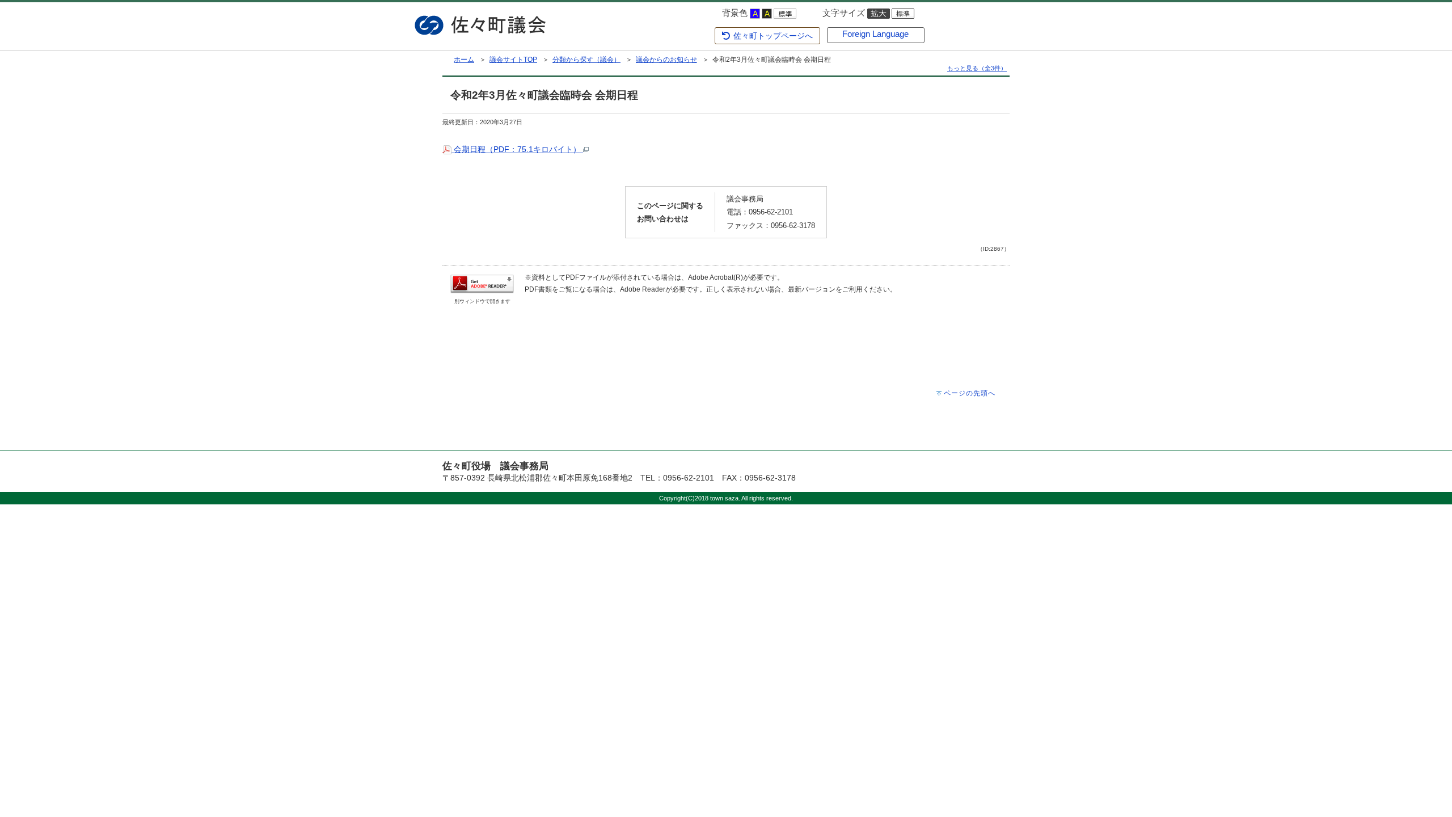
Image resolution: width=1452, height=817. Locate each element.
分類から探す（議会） (586, 60)
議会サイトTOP (513, 60)
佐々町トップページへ (772, 35)
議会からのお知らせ (666, 60)
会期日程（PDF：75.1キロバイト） (517, 149)
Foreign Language (875, 34)
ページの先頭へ (969, 393)
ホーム (464, 60)
